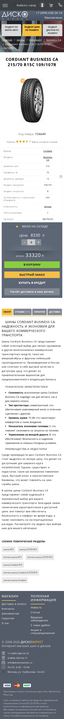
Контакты (8, 608)
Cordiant (47, 151)
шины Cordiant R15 (12, 564)
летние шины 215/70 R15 (40, 557)
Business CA (47, 158)
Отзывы (22, 311)
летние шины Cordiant (14, 580)
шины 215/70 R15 (28, 549)
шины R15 (8, 549)
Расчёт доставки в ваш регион (32, 291)
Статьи (35, 612)
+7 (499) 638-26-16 (49, 13)
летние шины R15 (12, 557)
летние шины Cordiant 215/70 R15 (20, 572)
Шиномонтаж (10, 613)
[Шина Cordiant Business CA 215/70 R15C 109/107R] (32, 101)
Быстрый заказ (32, 275)
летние (47, 206)
